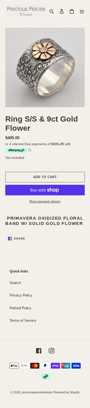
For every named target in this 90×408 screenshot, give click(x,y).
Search (15, 283)
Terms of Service (23, 320)
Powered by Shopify (66, 392)
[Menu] (82, 11)
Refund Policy (20, 308)
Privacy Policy (21, 295)
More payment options (45, 201)
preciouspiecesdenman (37, 392)
